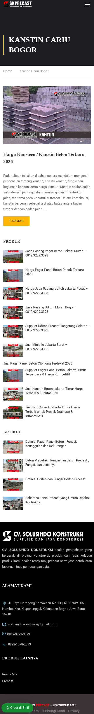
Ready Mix (9, 674)
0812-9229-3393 (18, 635)
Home (7, 71)
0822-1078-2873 (19, 644)
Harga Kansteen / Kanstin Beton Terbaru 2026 (44, 158)
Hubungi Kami (54, 711)
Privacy (74, 711)
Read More (16, 220)
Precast (7, 681)
